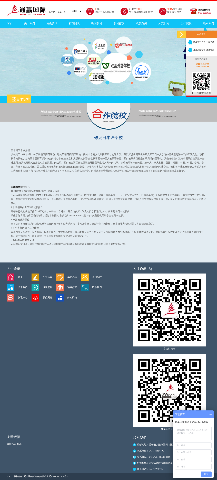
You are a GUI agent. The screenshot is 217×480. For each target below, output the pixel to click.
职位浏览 (47, 297)
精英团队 (74, 23)
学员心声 (72, 277)
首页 (10, 23)
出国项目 (96, 23)
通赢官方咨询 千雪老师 (203, 42)
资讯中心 (22, 297)
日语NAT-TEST (15, 444)
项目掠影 (119, 23)
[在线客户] (181, 34)
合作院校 (186, 23)
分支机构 (163, 23)
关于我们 (29, 23)
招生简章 (47, 277)
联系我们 (97, 287)
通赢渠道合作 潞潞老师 (203, 50)
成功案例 (141, 23)
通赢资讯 (51, 23)
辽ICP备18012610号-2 (58, 476)
